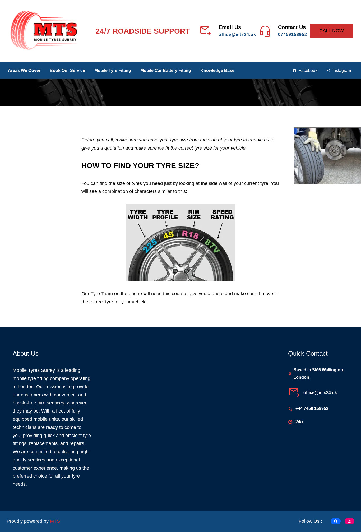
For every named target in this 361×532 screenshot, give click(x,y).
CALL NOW (331, 30)
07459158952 (292, 34)
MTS (55, 521)
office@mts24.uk (237, 34)
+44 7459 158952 (311, 408)
